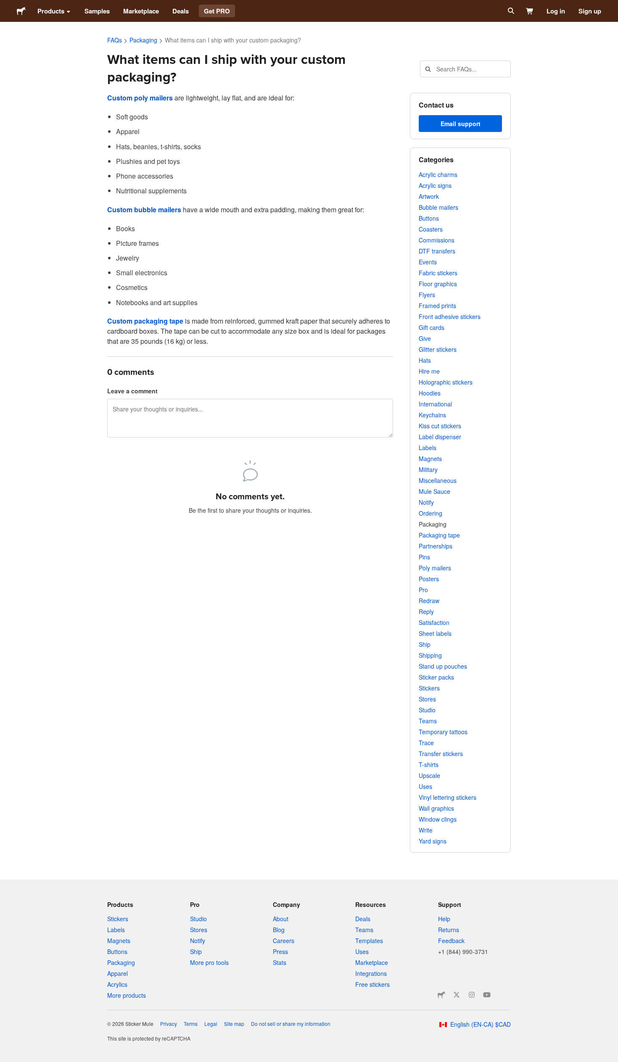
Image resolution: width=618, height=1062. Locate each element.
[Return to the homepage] (21, 11)
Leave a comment (132, 391)
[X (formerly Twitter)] (456, 995)
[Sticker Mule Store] (441, 995)
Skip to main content (6, 6)
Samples (97, 11)
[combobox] (465, 69)
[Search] (510, 11)
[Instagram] (471, 995)
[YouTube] (486, 995)
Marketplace (141, 11)
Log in (556, 11)
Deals (180, 11)
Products (50, 11)
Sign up (589, 11)
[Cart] (530, 11)
